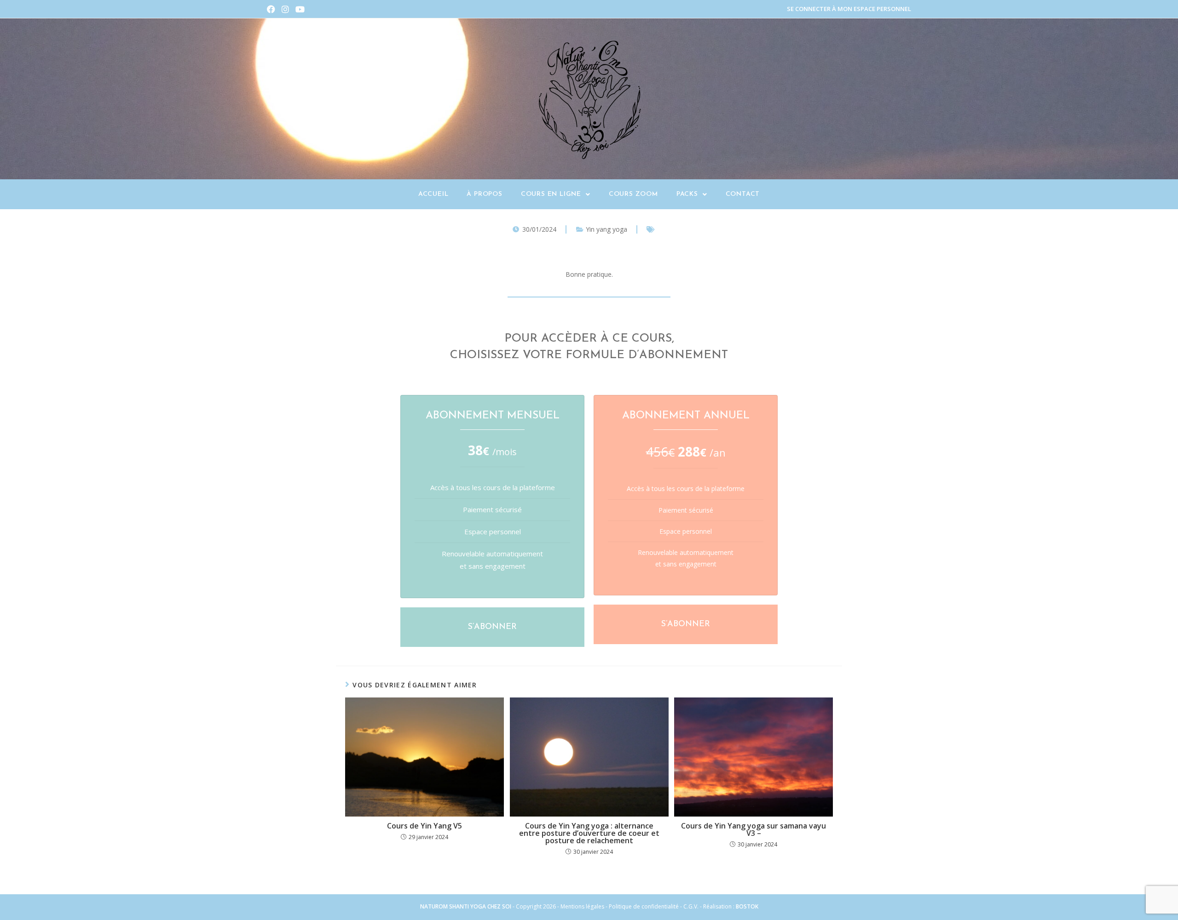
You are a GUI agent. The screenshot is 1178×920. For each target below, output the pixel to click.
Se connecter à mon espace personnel (849, 9)
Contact (743, 194)
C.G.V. (691, 906)
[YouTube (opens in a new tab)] (300, 9)
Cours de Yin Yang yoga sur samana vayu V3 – (753, 829)
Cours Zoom (633, 194)
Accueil (433, 194)
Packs (687, 194)
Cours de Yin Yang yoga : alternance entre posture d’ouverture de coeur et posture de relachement (589, 833)
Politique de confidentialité (644, 906)
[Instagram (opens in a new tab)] (285, 9)
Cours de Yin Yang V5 (424, 825)
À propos (484, 194)
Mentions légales (582, 906)
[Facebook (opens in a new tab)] (272, 9)
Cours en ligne (551, 194)
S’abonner (492, 627)
